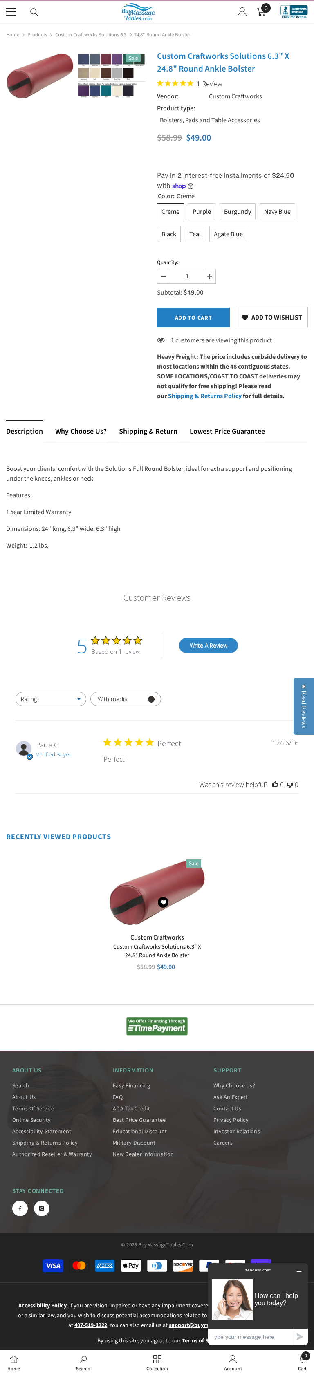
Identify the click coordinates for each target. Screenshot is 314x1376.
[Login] (242, 11)
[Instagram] (41, 1208)
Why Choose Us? (81, 431)
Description (24, 431)
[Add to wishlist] (163, 902)
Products (37, 34)
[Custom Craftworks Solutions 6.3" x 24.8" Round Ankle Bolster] (157, 892)
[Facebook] (20, 1208)
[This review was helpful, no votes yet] (275, 784)
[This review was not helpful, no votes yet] (290, 784)
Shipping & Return (148, 431)
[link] (272, 317)
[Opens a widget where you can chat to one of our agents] (258, 1304)
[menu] (11, 12)
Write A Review (208, 645)
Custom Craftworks (235, 96)
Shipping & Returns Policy (205, 396)
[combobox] (51, 699)
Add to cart (193, 318)
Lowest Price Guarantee (227, 431)
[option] (40, 75)
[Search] (34, 12)
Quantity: (167, 262)
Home (12, 34)
